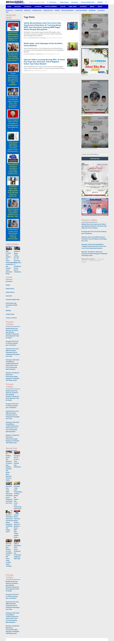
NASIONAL (43, 38)
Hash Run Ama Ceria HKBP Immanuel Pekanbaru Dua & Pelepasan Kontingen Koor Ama (13, 352)
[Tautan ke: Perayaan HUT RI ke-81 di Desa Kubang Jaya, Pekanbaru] (17, 452)
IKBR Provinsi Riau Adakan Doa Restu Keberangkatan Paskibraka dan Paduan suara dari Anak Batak (11, 262)
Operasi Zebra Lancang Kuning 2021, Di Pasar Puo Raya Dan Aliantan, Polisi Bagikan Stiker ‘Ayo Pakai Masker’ (44, 61)
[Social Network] (106, 2)
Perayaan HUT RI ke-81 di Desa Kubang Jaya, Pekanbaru (12, 343)
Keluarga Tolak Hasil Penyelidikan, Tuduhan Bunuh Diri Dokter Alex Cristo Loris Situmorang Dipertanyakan (93, 246)
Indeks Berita (10, 288)
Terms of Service (11, 318)
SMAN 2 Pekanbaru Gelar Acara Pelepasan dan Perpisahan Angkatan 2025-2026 (17, 551)
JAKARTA (36, 38)
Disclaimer (9, 281)
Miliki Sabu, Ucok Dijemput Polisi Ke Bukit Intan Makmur (43, 44)
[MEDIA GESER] (15, 2)
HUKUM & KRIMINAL (29, 54)
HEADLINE (31, 38)
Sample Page (10, 314)
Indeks (8, 285)
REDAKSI (8, 310)
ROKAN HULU (39, 54)
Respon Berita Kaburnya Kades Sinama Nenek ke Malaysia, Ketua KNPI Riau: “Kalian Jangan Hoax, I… (17, 526)
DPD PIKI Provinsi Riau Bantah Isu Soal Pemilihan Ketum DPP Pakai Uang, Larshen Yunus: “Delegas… (9, 555)
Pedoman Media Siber (13, 299)
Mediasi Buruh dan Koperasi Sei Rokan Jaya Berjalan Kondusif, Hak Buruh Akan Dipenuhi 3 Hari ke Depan (94, 226)
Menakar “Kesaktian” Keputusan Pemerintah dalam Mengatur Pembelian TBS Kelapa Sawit (12, 376)
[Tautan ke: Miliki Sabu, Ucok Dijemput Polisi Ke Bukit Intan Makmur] (72, 46)
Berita (26, 38)
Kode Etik (9, 296)
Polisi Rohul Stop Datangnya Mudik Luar (11, 305)
